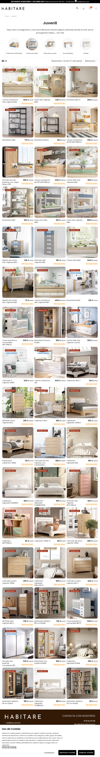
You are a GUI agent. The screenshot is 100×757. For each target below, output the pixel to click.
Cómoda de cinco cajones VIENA (74, 542)
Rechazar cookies (67, 752)
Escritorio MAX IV (73, 100)
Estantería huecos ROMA (42, 341)
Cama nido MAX (74, 260)
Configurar (49, 752)
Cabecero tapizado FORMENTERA (39, 503)
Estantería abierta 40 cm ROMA (74, 702)
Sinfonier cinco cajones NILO (8, 421)
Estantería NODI (73, 300)
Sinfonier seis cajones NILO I (8, 622)
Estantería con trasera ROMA (40, 662)
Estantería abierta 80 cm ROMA (42, 622)
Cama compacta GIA (42, 381)
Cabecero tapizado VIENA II (74, 421)
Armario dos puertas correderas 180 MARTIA (8, 664)
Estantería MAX (8, 220)
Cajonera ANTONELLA (7, 542)
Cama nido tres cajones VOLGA (73, 341)
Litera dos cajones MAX (42, 101)
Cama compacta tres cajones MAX (10, 101)
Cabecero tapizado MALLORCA (38, 583)
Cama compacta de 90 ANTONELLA (74, 141)
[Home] (13, 8)
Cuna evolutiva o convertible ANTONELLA (9, 342)
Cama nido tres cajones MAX (73, 181)
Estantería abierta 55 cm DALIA (10, 702)
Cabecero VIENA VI (42, 541)
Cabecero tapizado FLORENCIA (38, 703)
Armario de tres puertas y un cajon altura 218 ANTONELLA (10, 183)
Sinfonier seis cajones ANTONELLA (72, 503)
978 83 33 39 (89, 721)
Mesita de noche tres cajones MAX (9, 261)
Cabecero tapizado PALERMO (10, 502)
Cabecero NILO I (73, 380)
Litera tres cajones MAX (74, 221)
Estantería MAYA (41, 140)
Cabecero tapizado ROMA (73, 662)
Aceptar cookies (86, 752)
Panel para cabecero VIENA (9, 461)
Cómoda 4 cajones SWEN (8, 381)
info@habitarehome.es (84, 724)
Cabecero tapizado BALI (72, 461)
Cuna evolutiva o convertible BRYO (74, 622)
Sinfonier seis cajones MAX (39, 261)
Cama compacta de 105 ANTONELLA (42, 181)
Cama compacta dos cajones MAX (42, 301)
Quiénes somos (13, 722)
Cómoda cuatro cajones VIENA (9, 582)
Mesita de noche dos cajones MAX (9, 301)
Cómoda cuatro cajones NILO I (74, 582)
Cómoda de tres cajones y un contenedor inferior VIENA (41, 463)
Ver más (60, 33)
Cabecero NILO (40, 420)
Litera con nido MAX (40, 221)
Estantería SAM (8, 140)
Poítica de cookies (9, 748)
